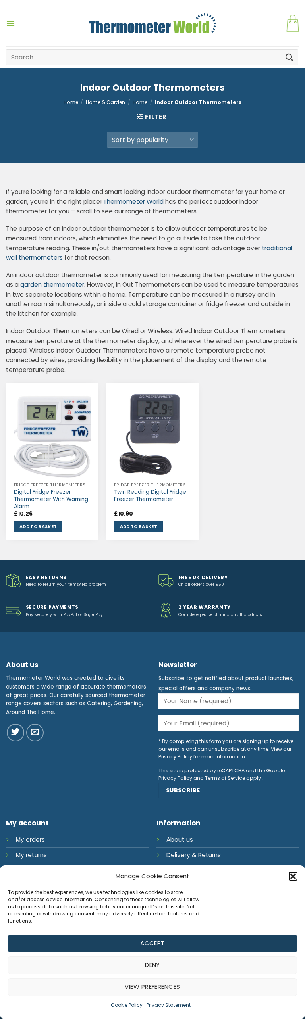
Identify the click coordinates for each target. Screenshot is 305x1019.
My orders (30, 839)
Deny (152, 965)
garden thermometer (52, 284)
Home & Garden (105, 102)
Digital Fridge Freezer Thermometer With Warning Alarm (51, 499)
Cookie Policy (127, 1005)
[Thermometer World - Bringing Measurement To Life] (152, 23)
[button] (293, 876)
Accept (152, 943)
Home (71, 102)
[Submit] (289, 57)
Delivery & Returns (193, 855)
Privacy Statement (169, 1005)
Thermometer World (133, 202)
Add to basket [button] (38, 527)
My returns (31, 855)
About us (179, 839)
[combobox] (152, 57)
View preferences (152, 987)
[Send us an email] (35, 732)
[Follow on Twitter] (15, 732)
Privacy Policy (175, 756)
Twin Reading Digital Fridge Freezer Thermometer (150, 496)
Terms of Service (225, 778)
